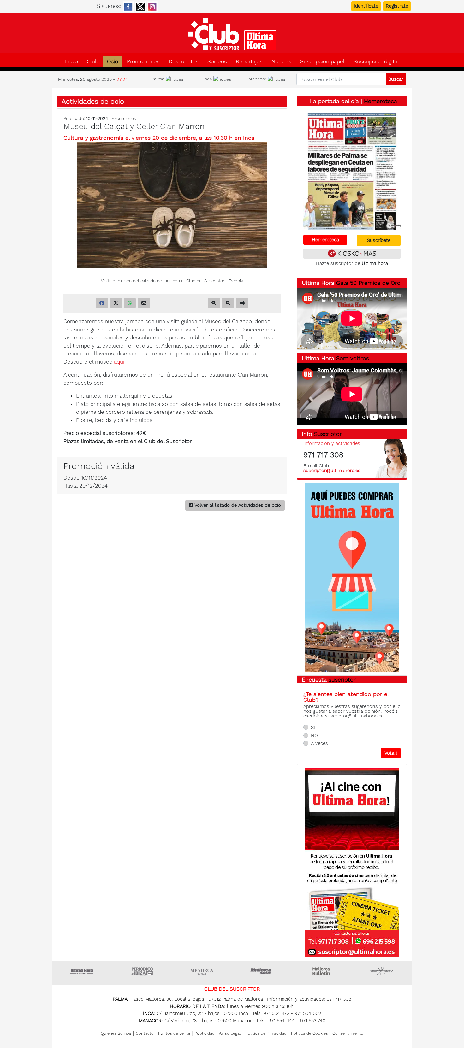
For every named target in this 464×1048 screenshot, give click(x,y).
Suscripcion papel (322, 61)
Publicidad (204, 1033)
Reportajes (249, 61)
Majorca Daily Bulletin (321, 971)
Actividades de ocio (93, 101)
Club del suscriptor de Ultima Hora (232, 34)
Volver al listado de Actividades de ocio (237, 505)
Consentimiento (347, 1033)
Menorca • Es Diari (202, 971)
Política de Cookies (309, 1033)
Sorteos (217, 61)
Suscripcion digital (376, 61)
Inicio (71, 61)
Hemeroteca (380, 101)
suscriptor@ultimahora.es (331, 470)
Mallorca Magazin (262, 971)
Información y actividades (331, 443)
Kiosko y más (352, 254)
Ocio (112, 61)
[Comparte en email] (144, 303)
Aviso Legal (230, 1033)
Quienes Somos (116, 1033)
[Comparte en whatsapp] (130, 303)
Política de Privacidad (266, 1033)
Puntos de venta (174, 1033)
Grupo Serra (381, 971)
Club (92, 61)
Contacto (145, 1033)
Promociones (143, 61)
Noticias (281, 61)
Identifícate (366, 6)
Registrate (397, 6)
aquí (119, 362)
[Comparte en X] (116, 303)
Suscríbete (378, 240)
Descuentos (184, 61)
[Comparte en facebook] (102, 303)
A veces (319, 743)
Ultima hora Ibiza (142, 971)
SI (313, 727)
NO (314, 735)
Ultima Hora (82, 971)
